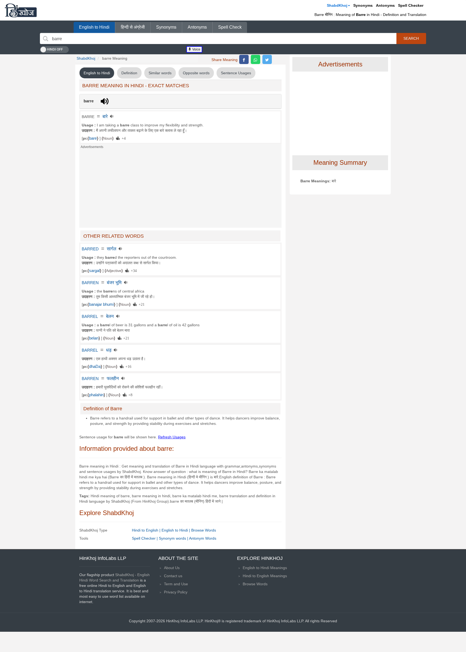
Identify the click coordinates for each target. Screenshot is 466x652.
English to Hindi (94, 27)
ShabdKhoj (337, 5)
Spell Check (230, 27)
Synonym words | (174, 538)
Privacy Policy (175, 592)
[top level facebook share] (244, 59)
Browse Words (203, 530)
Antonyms (385, 5)
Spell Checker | (145, 538)
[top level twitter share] (267, 59)
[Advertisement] (180, 190)
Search (411, 38)
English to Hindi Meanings (265, 568)
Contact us (173, 576)
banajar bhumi (101, 304)
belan (93, 338)
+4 (123, 138)
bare (93, 138)
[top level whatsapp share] (255, 59)
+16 (127, 366)
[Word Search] (45, 38)
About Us (172, 568)
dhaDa (95, 366)
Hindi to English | (147, 530)
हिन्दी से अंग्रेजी (133, 27)
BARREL (90, 316)
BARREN (90, 282)
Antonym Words (202, 538)
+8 (129, 394)
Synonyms (363, 5)
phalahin (96, 394)
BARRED (90, 249)
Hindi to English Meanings (265, 576)
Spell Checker (410, 5)
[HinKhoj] (21, 10)
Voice (195, 49)
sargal (94, 270)
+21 (141, 304)
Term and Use (176, 584)
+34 (133, 270)
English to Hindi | (176, 530)
